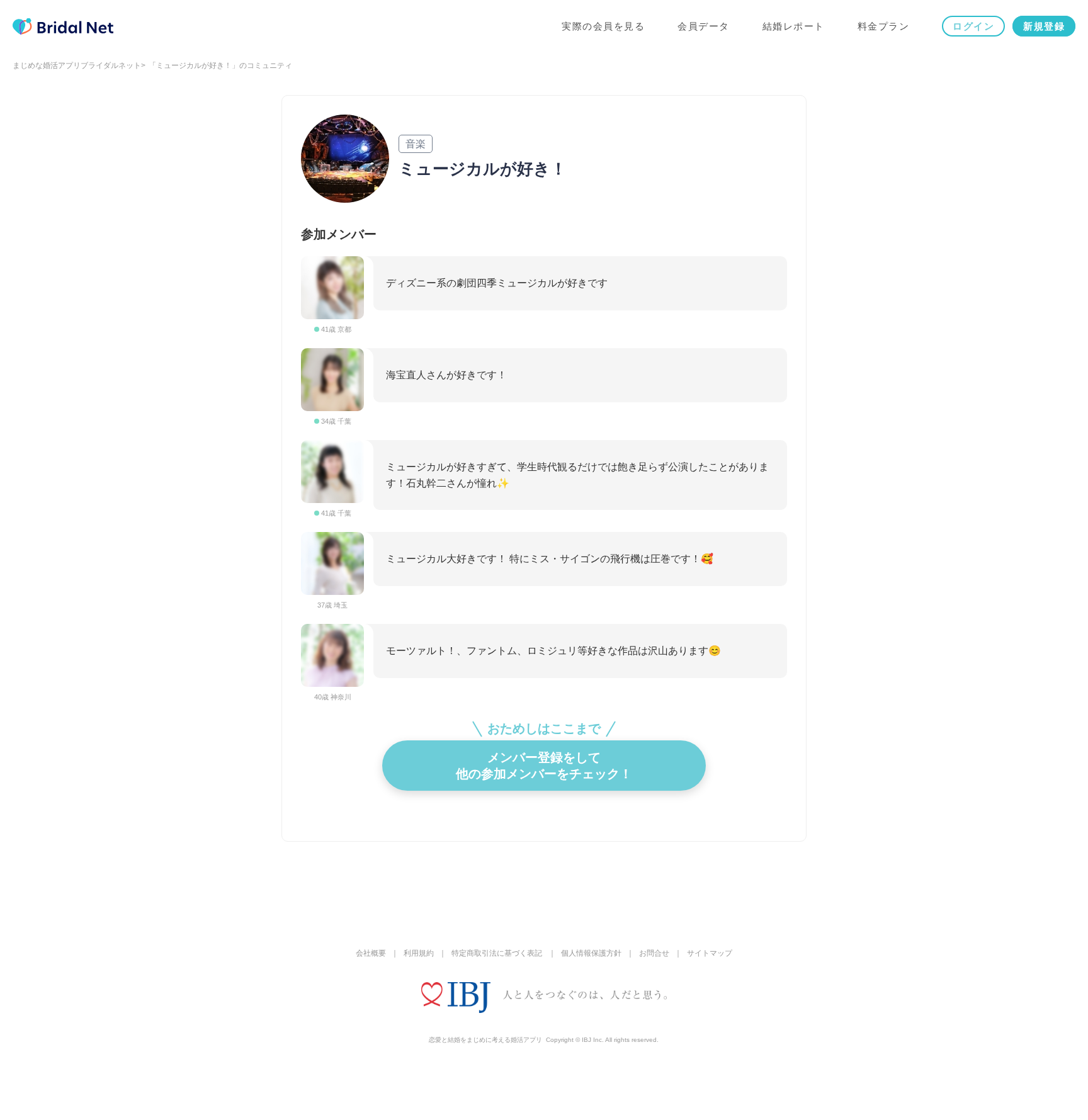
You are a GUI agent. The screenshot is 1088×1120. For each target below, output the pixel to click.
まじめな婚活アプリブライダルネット (77, 65)
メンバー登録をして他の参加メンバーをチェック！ (544, 765)
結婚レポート (793, 26)
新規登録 (1044, 26)
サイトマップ (709, 953)
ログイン (973, 26)
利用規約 (419, 953)
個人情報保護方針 (591, 953)
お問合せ (654, 953)
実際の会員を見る (603, 26)
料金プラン (884, 26)
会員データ (703, 26)
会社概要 (371, 953)
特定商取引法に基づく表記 (496, 953)
